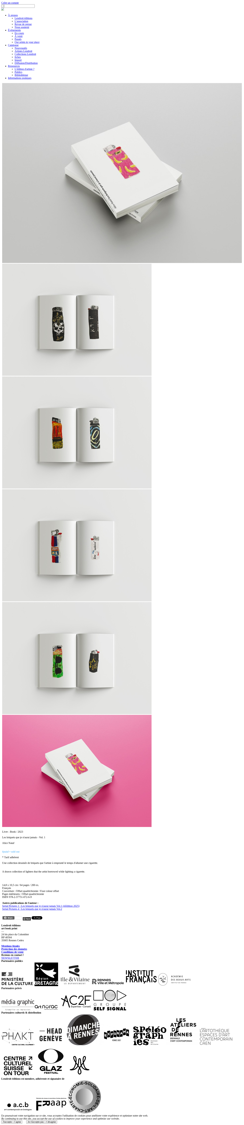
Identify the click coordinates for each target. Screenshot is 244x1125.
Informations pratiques (19, 78)
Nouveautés (21, 48)
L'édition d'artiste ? (24, 69)
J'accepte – (12, 1122)
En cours (19, 33)
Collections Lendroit (25, 54)
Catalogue (13, 45)
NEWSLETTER (10, 958)
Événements (14, 30)
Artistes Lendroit (23, 51)
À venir (19, 36)
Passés (18, 39)
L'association (21, 21)
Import (18, 60)
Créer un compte (10, 2)
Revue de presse (23, 24)
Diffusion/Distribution (26, 63)
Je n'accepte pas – (42, 1122)
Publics (18, 72)
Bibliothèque (21, 75)
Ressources (14, 66)
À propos (13, 15)
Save (28, 919)
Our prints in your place (27, 42)
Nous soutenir (22, 27)
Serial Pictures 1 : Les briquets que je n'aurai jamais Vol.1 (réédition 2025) (41, 906)
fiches (18, 57)
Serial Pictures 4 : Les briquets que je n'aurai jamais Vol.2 (32, 909)
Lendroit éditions (23, 18)
